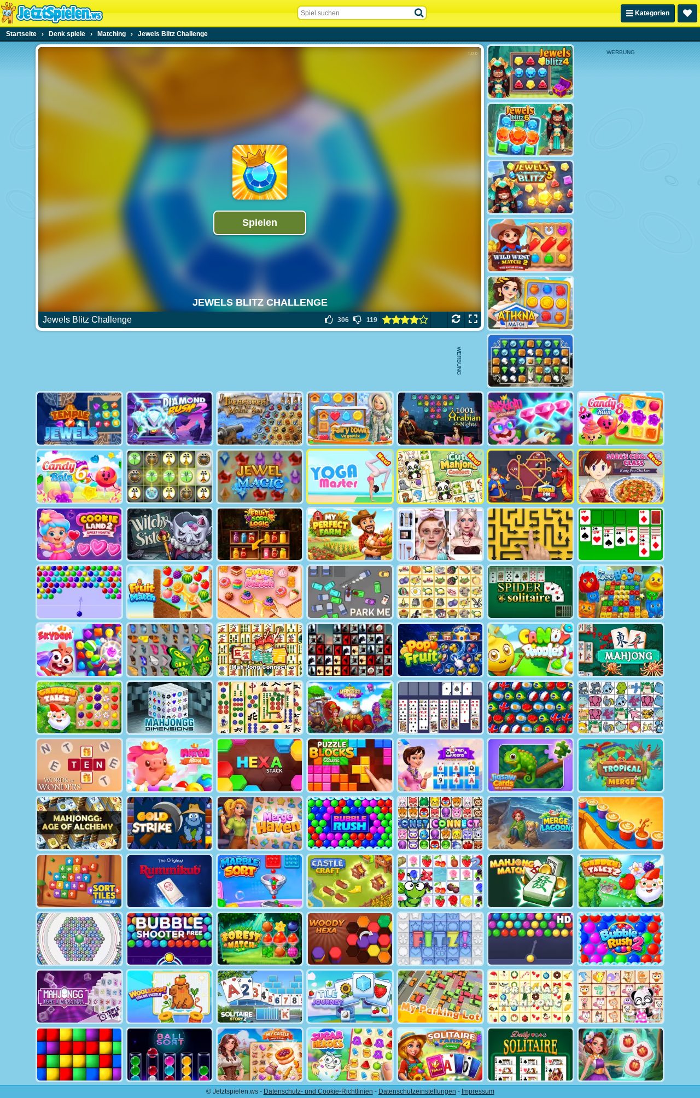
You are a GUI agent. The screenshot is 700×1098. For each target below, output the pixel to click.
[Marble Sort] (260, 881)
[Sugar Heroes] (350, 1054)
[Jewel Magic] (260, 476)
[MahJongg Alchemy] (79, 823)
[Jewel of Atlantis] (530, 361)
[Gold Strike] (169, 823)
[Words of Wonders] (79, 765)
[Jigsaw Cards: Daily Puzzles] (530, 765)
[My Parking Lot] (440, 996)
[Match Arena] (169, 765)
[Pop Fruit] (440, 650)
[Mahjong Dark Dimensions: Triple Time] (79, 996)
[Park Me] (350, 592)
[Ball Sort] (169, 1054)
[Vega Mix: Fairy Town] (350, 418)
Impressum (478, 1091)
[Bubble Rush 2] (620, 939)
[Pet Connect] (620, 707)
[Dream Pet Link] (620, 996)
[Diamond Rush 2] (169, 418)
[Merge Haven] (260, 823)
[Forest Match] (260, 939)
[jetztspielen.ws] (51, 13)
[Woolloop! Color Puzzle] (169, 996)
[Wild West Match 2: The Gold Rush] (530, 245)
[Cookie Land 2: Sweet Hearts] (79, 534)
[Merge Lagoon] (530, 823)
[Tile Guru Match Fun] (620, 1054)
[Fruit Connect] (440, 881)
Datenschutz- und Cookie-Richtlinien (318, 1091)
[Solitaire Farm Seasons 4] (440, 1054)
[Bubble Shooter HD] (530, 939)
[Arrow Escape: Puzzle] (530, 534)
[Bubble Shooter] (79, 592)
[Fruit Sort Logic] (260, 534)
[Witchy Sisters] (169, 534)
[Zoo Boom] (620, 592)
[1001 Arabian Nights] (440, 418)
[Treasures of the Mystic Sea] (260, 418)
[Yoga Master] (350, 476)
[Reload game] (455, 320)
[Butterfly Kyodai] (169, 650)
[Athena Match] (530, 303)
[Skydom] (79, 650)
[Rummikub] (169, 881)
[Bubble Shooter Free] (169, 939)
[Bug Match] (169, 476)
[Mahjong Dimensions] (169, 707)
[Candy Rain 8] (620, 418)
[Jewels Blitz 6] (530, 129)
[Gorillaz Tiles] (350, 650)
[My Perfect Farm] (350, 534)
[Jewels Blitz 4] (530, 72)
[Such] (419, 13)
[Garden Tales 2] (620, 881)
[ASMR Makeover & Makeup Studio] (440, 534)
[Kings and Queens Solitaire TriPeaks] (440, 765)
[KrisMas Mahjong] (530, 996)
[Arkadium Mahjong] (620, 650)
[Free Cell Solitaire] (440, 707)
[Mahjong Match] (530, 881)
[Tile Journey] (350, 996)
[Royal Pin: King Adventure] (530, 476)
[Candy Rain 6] (79, 476)
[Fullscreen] (472, 320)
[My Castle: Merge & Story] (260, 1054)
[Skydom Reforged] (530, 418)
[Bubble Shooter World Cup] (530, 707)
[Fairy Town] (79, 939)
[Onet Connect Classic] (440, 823)
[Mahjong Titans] (260, 707)
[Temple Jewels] (79, 418)
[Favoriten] (687, 13)
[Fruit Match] (169, 592)
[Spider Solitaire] (530, 592)
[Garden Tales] (79, 707)
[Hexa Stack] (260, 765)
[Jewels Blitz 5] (530, 187)
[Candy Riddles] (530, 650)
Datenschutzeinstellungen (417, 1091)
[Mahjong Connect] (260, 650)
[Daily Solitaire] (530, 1054)
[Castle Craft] (350, 881)
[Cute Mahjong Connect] (440, 476)
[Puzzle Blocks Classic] (350, 765)
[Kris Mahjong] (440, 592)
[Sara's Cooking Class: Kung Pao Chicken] (620, 476)
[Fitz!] (440, 939)
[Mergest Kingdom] (350, 707)
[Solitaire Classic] (620, 534)
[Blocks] (79, 1054)
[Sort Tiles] (79, 881)
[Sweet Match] (260, 592)
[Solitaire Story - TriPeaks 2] (260, 996)
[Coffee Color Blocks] (620, 823)
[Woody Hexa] (350, 939)
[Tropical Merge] (620, 765)
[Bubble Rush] (350, 823)
